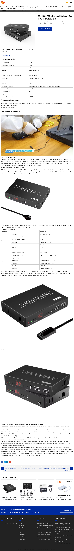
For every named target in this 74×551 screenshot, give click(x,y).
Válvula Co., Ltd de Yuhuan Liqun (62, 527)
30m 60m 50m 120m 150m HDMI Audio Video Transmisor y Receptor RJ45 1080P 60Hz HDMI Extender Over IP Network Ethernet (53, 468)
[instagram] (14, 524)
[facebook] (2, 524)
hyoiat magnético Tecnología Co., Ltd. (64, 529)
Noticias (21, 530)
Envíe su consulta (45, 28)
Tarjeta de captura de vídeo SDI (44, 537)
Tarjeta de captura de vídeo (43, 534)
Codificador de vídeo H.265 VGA (44, 530)
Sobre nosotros (22, 525)
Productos (29, 13)
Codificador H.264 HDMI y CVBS (40, 13)
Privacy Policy (22, 539)
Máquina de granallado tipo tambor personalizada (63, 536)
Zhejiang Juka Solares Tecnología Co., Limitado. (64, 532)
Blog (20, 532)
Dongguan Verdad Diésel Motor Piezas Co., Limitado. (62, 540)
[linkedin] (5, 524)
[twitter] (8, 524)
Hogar (24, 13)
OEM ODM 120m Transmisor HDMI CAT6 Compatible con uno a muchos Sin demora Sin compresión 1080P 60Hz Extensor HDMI (20, 468)
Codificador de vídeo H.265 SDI (44, 527)
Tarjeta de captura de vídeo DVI (44, 539)
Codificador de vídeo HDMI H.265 (45, 525)
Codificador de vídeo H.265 (43, 523)
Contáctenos (65, 510)
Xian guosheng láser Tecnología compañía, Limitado (62, 524)
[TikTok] (17, 524)
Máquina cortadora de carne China (63, 543)
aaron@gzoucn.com (51, 549)
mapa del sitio (22, 537)
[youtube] (11, 524)
